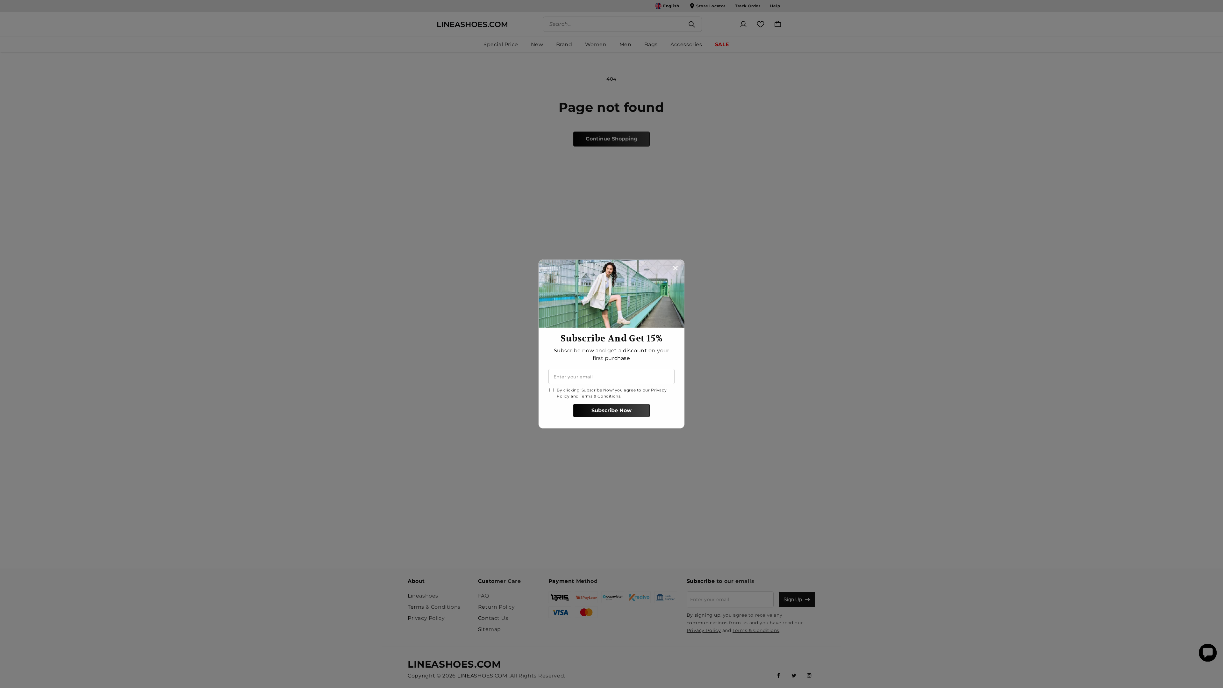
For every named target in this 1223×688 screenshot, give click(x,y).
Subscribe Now (611, 410)
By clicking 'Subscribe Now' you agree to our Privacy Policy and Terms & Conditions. (612, 393)
